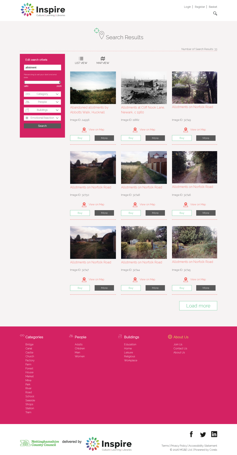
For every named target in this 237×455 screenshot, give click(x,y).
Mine (28, 380)
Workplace (130, 360)
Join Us (177, 344)
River (28, 388)
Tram (28, 412)
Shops (29, 404)
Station (29, 408)
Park (27, 384)
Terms (165, 445)
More (104, 138)
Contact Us (180, 348)
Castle (29, 352)
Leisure (128, 352)
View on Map (96, 129)
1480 (26, 86)
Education (130, 344)
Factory (30, 360)
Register (200, 6)
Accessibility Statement (203, 445)
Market (29, 376)
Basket (213, 6)
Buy (80, 138)
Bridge (29, 344)
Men (77, 352)
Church (29, 356)
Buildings (42, 109)
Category (42, 93)
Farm (28, 364)
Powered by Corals (205, 449)
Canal (28, 348)
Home (128, 348)
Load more (198, 306)
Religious (129, 356)
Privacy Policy (179, 445)
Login (187, 6)
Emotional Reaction (42, 117)
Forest (29, 368)
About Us (179, 352)
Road (28, 392)
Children (80, 348)
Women (80, 356)
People (42, 101)
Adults (79, 344)
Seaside (30, 400)
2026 (59, 86)
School (29, 396)
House (29, 372)
